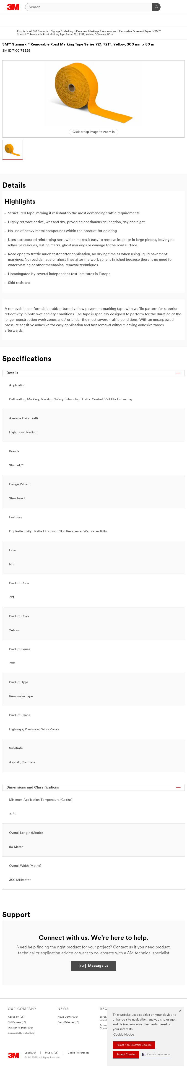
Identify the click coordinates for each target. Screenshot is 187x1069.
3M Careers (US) (17, 1022)
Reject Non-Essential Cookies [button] (134, 1045)
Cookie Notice (123, 1034)
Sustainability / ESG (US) (21, 1033)
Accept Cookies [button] (126, 1054)
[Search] (156, 7)
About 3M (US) (16, 1017)
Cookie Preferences (78, 1053)
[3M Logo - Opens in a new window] (13, 7)
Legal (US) (30, 1053)
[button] (156, 1054)
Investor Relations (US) (20, 1028)
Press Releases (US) (68, 1022)
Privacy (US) (51, 1053)
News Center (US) (68, 1017)
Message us (98, 966)
